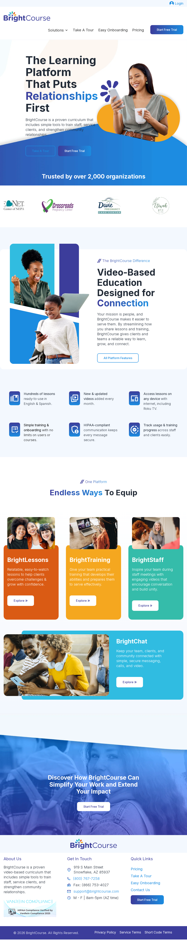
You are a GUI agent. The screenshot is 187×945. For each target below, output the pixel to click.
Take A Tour (40, 151)
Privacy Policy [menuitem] (105, 932)
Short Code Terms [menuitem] (158, 932)
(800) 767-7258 (86, 878)
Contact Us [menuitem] (140, 890)
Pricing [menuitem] (136, 869)
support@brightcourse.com (96, 891)
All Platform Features (118, 358)
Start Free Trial (167, 29)
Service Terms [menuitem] (130, 932)
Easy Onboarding (113, 30)
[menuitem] (176, 3)
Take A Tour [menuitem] (141, 876)
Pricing (138, 30)
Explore (19, 600)
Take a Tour (83, 30)
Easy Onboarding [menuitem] (145, 883)
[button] (58, 30)
